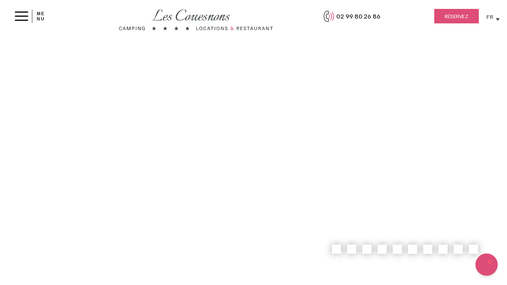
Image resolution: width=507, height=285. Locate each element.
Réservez (456, 16)
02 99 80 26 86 (358, 16)
